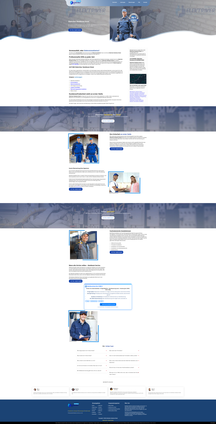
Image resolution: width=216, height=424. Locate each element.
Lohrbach (132, 94)
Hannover (100, 405)
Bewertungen (132, 2)
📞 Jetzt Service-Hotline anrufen (108, 304)
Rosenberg (132, 97)
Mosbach (137, 92)
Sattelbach (136, 95)
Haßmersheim (133, 99)
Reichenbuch (132, 91)
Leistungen (122, 2)
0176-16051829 (75, 30)
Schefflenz (141, 101)
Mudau (136, 100)
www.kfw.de (78, 186)
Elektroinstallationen (75, 84)
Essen (99, 412)
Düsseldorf (94, 414)
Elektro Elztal (110, 405)
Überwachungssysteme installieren (78, 89)
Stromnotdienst (74, 82)
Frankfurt (100, 414)
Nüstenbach (142, 92)
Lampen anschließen (75, 87)
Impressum (105, 420)
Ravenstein (141, 100)
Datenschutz (110, 420)
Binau (141, 91)
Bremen (93, 410)
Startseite (114, 2)
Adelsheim (136, 94)
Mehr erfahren (153, 422)
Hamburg (94, 412)
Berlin (93, 405)
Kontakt (145, 2)
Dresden (100, 407)
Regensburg (94, 407)
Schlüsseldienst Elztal (112, 410)
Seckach (137, 91)
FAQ (139, 2)
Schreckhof (132, 92)
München (100, 410)
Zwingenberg (137, 96)
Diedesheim (132, 100)
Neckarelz (132, 95)
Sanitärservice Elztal (112, 407)
